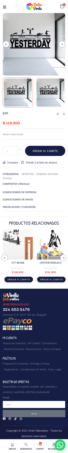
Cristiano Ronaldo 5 (50, 262)
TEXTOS (7, 178)
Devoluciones (33, 348)
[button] (62, 6)
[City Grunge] (18, 244)
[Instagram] (9, 418)
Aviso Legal (54, 369)
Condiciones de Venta (33, 369)
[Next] (62, 44)
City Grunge (17, 262)
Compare (12, 162)
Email (6, 397)
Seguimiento (11, 369)
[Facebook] (4, 418)
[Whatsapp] (21, 418)
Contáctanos (49, 343)
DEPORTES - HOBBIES (34, 174)
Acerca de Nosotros (14, 343)
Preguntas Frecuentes (16, 363)
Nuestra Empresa (14, 348)
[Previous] (6, 44)
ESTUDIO (53, 174)
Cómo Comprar (52, 348)
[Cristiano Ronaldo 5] (50, 244)
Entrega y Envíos (40, 363)
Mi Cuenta (34, 343)
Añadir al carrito (45, 151)
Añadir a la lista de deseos (41, 162)
